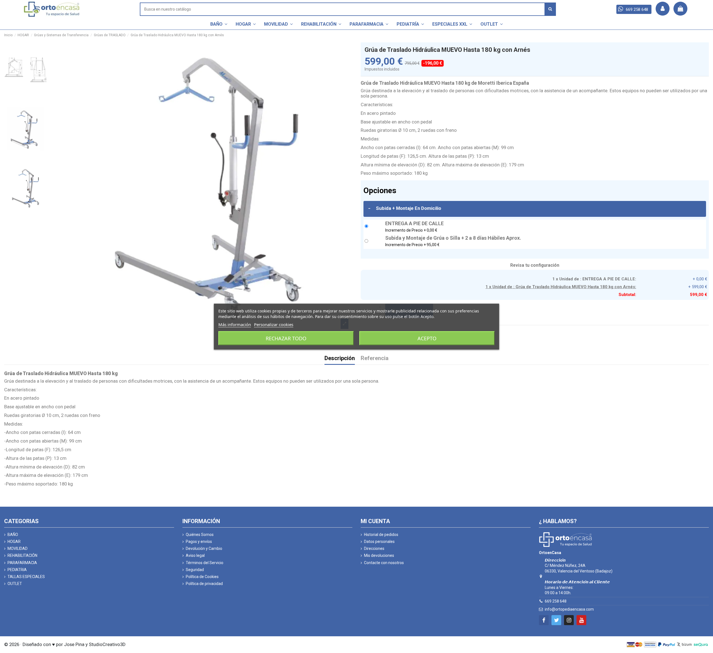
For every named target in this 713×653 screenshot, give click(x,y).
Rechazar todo (286, 338)
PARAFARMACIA (22, 562)
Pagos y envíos (199, 541)
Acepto (426, 338)
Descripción (339, 358)
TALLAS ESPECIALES (26, 576)
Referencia (375, 358)
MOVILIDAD (18, 548)
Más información (234, 324)
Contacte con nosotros (384, 562)
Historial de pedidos (381, 534)
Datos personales (379, 541)
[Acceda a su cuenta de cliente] (663, 9)
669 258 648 (556, 601)
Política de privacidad (204, 583)
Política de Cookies (202, 576)
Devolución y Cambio (204, 548)
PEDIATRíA (17, 569)
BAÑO (13, 534)
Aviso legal (195, 555)
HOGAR (14, 541)
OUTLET (15, 583)
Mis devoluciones (379, 555)
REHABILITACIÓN (22, 555)
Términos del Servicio (204, 562)
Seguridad (195, 569)
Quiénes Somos (200, 534)
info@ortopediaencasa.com (569, 609)
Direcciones (374, 548)
